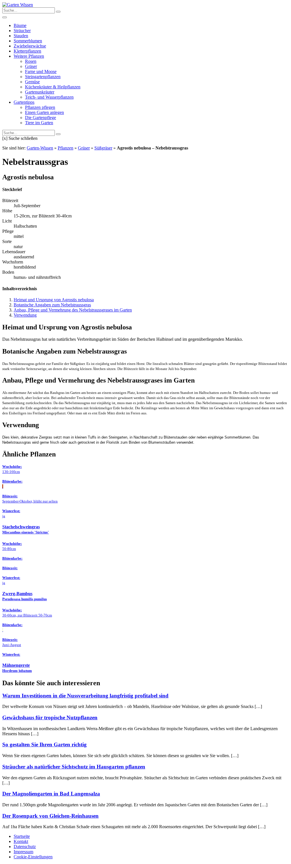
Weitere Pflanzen (29, 56)
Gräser (31, 66)
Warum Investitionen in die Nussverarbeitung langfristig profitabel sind (85, 696)
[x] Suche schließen (20, 138)
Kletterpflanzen (27, 51)
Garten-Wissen (40, 148)
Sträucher (22, 30)
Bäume (20, 25)
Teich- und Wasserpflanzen (49, 97)
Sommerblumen (28, 40)
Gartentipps (24, 102)
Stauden (21, 35)
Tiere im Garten (39, 122)
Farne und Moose (41, 71)
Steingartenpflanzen (43, 76)
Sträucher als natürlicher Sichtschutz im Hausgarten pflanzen (73, 767)
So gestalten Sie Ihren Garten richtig (44, 744)
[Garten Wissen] (17, 4)
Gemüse (32, 81)
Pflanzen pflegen (40, 107)
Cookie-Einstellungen (33, 856)
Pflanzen (65, 148)
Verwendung (25, 315)
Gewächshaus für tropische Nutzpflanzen (49, 717)
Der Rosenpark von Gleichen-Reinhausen (50, 816)
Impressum (23, 851)
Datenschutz (25, 846)
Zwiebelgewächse (30, 45)
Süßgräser (103, 148)
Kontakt (21, 841)
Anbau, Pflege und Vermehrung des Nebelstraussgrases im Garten (73, 310)
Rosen (30, 61)
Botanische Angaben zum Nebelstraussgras (52, 304)
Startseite (22, 836)
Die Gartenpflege (40, 117)
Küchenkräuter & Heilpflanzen (52, 86)
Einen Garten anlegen (44, 112)
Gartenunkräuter (39, 92)
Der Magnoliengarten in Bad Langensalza (51, 794)
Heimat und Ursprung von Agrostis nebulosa (54, 299)
